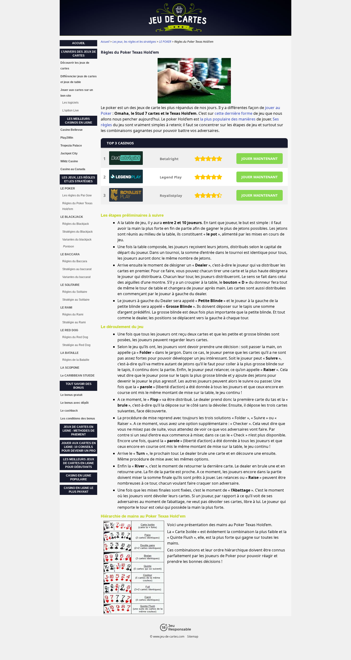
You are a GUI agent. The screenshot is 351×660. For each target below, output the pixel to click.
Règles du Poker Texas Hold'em (77, 206)
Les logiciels (70, 102)
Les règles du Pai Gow (77, 195)
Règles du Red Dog (75, 337)
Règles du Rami (72, 314)
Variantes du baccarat (76, 277)
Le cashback (69, 410)
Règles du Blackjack (75, 223)
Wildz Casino (69, 161)
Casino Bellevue (71, 129)
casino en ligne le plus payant (78, 489)
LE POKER (67, 188)
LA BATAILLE (69, 353)
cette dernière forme (233, 113)
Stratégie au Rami (74, 322)
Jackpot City (69, 153)
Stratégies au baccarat (76, 269)
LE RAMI (66, 307)
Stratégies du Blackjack (77, 231)
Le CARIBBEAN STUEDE (77, 375)
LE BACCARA (70, 254)
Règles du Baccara (74, 261)
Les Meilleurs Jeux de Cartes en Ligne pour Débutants (78, 463)
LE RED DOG (69, 330)
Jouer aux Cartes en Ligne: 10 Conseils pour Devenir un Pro (78, 446)
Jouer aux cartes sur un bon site (76, 92)
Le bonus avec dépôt (74, 402)
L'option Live (70, 110)
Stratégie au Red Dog (76, 345)
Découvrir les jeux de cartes (74, 65)
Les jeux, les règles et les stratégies (78, 179)
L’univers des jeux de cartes (78, 53)
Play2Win (66, 137)
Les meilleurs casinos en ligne (78, 120)
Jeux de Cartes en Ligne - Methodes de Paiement (79, 430)
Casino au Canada (72, 169)
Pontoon (68, 246)
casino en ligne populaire (78, 477)
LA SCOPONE (69, 367)
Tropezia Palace (71, 145)
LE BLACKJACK (71, 217)
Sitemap (192, 636)
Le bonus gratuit (71, 395)
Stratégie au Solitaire (76, 299)
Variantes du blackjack (76, 239)
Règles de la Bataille (75, 359)
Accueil (78, 43)
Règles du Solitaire (74, 291)
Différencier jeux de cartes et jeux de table (78, 79)
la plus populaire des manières (227, 119)
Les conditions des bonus (77, 418)
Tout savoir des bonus (78, 385)
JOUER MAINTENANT (259, 158)
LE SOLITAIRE (70, 285)
